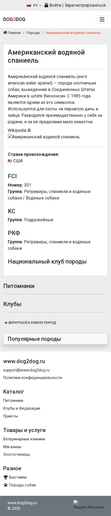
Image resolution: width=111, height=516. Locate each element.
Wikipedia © (19, 130)
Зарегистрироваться (85, 5)
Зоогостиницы (16, 454)
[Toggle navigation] (102, 19)
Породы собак (22, 485)
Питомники (13, 400)
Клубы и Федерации (21, 408)
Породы (33, 33)
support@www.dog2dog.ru (26, 370)
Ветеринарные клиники (24, 439)
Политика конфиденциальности (32, 377)
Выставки (17, 477)
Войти (54, 5)
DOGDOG (14, 19)
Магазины (12, 447)
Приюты (10, 416)
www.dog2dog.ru (22, 503)
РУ (36, 6)
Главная (14, 33)
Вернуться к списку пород (32, 323)
